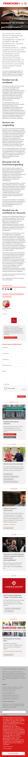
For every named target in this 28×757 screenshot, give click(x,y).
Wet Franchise (7, 296)
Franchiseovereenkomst (17, 294)
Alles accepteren (13, 753)
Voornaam (5, 347)
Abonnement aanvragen (10, 698)
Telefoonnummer (7, 365)
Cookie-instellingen (7, 748)
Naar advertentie (9, 434)
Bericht (4, 371)
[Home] (12, 3)
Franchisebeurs (8, 479)
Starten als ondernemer (11, 476)
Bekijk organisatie (10, 337)
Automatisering (8, 528)
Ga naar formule (9, 437)
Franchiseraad (16, 608)
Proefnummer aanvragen (10, 695)
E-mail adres (5, 359)
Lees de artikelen (8, 693)
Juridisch (5, 294)
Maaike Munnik (6, 308)
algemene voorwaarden (11, 678)
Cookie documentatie (8, 746)
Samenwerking (8, 474)
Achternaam (5, 353)
